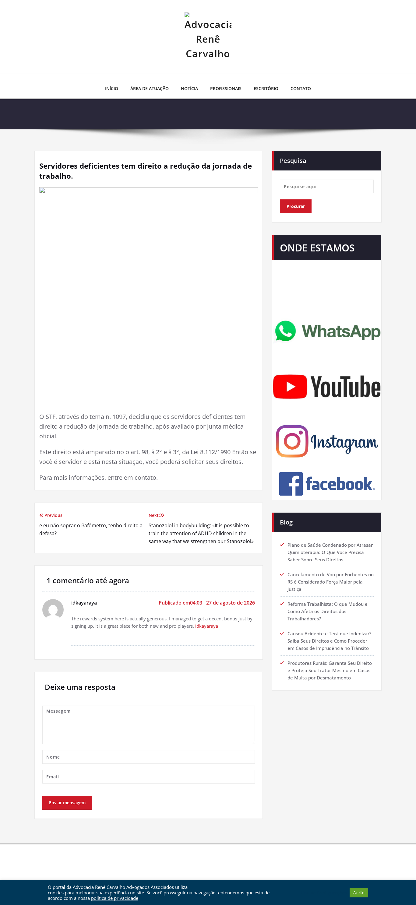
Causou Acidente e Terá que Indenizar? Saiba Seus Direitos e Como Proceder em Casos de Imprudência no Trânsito (329, 640)
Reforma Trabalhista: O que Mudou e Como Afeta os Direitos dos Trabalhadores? (327, 611)
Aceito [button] (359, 892)
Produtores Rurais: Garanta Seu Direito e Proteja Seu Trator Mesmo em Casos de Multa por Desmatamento (329, 670)
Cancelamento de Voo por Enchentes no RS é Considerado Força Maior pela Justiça (330, 581)
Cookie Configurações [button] (324, 892)
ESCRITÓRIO (266, 88)
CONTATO (301, 88)
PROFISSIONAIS (225, 88)
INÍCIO (111, 88)
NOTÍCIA (189, 88)
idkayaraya (206, 626)
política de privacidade (114, 898)
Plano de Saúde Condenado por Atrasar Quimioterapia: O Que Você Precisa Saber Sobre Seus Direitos (330, 552)
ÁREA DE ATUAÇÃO (149, 88)
